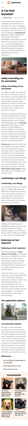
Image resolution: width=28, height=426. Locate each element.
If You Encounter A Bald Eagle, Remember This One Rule (20, 393)
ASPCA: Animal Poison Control (12, 366)
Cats (2, 7)
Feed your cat (5, 144)
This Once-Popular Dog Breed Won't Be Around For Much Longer (7, 414)
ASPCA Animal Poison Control (11, 169)
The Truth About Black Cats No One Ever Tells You (20, 413)
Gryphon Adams (7, 17)
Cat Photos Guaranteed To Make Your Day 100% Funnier (6, 393)
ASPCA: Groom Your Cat (10, 369)
